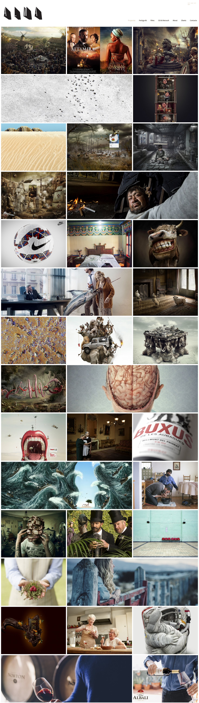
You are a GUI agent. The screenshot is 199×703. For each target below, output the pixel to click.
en (195, 3)
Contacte (193, 20)
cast (192, 3)
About (175, 20)
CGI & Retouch (163, 20)
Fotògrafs (143, 20)
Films (152, 20)
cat (189, 3)
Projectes (131, 20)
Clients (183, 20)
